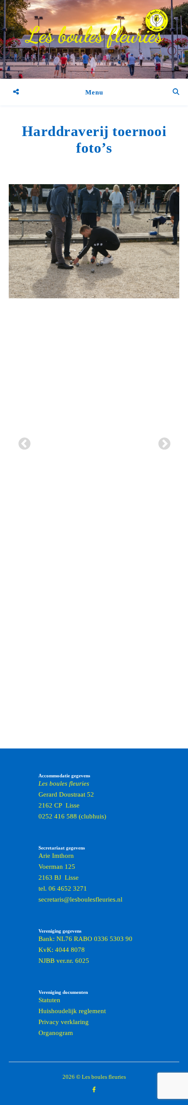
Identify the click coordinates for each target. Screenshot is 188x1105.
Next (161, 441)
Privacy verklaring (63, 1021)
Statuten (49, 1000)
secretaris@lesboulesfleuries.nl (80, 899)
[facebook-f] (94, 1089)
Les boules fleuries (94, 35)
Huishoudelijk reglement (72, 1010)
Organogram (55, 1032)
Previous (21, 441)
